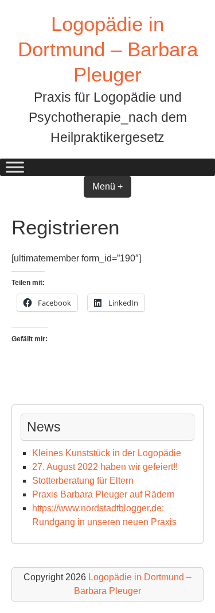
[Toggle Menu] (15, 167)
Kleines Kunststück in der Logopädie (106, 453)
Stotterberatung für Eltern (83, 480)
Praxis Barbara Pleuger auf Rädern (103, 494)
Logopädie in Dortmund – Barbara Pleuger (108, 49)
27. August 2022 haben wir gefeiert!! (105, 467)
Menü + (107, 186)
